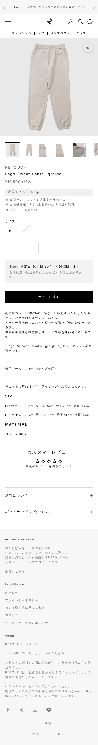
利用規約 (12, 593)
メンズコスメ (60, 33)
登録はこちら (15, 571)
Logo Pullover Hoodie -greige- (32, 346)
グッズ (81, 33)
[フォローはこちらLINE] (48, 709)
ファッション (22, 33)
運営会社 (12, 615)
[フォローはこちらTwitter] (21, 709)
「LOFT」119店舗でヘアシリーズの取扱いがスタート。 (49, 6)
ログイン (12, 210)
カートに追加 (49, 297)
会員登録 (31, 210)
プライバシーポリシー (21, 600)
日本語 (46, 723)
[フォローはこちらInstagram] (35, 709)
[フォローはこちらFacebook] (7, 709)
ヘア (41, 33)
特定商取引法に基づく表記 (25, 607)
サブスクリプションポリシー (26, 622)
